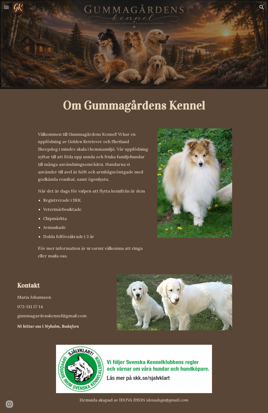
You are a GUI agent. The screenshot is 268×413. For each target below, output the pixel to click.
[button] (6, 7)
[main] (134, 105)
